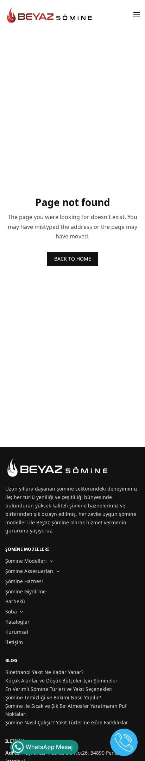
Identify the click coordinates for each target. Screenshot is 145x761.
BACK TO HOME (72, 258)
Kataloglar (17, 621)
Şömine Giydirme (25, 591)
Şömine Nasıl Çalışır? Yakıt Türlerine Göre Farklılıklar (66, 722)
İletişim (14, 642)
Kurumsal (16, 632)
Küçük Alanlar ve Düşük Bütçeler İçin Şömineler (61, 680)
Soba (11, 611)
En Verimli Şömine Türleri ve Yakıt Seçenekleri (59, 689)
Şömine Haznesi (24, 581)
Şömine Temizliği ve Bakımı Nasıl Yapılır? (53, 697)
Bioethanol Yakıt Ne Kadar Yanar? (44, 672)
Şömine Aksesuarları (29, 571)
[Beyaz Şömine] (50, 15)
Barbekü (15, 601)
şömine (65, 488)
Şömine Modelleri (26, 560)
